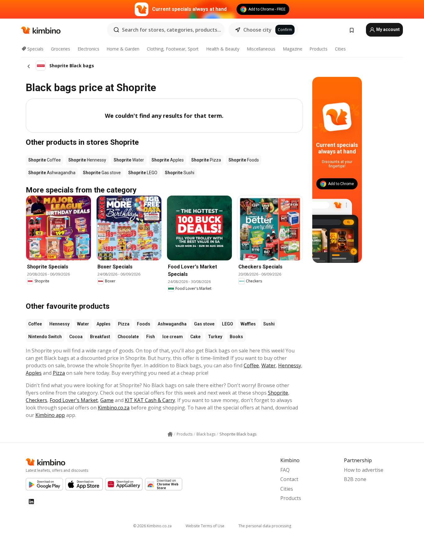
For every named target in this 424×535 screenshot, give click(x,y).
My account (387, 29)
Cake (195, 336)
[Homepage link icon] (170, 434)
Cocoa (76, 336)
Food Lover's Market (74, 400)
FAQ (285, 469)
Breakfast (100, 336)
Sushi (269, 323)
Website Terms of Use (205, 525)
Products (318, 49)
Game (107, 400)
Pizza (123, 323)
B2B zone (355, 479)
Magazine (292, 49)
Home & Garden (122, 49)
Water (83, 323)
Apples (104, 323)
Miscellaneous (261, 49)
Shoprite (278, 392)
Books (236, 336)
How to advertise (363, 469)
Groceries (60, 49)
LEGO (227, 323)
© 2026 (152, 525)
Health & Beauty (222, 49)
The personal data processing (264, 525)
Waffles (248, 323)
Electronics (88, 49)
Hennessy (59, 323)
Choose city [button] (257, 29)
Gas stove (204, 323)
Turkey (215, 336)
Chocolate (128, 336)
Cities (340, 49)
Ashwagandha (172, 323)
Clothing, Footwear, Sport (173, 49)
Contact (289, 479)
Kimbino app (50, 415)
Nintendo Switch (45, 336)
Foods (143, 323)
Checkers (36, 400)
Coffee (35, 323)
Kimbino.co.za (113, 407)
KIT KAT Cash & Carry (150, 400)
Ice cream (172, 336)
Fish (150, 336)
